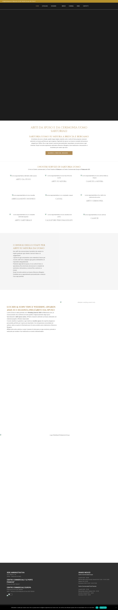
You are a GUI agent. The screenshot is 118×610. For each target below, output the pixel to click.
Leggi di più (103, 607)
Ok (97, 607)
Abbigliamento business (23, 199)
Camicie (94, 218)
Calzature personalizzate (59, 220)
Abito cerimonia (94, 201)
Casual (59, 199)
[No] (116, 607)
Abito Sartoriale (23, 220)
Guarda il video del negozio (58, 153)
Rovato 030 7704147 (30, 1)
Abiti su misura (59, 181)
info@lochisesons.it (7, 1)
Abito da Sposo (23, 179)
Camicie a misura (94, 181)
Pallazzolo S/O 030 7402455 (18, 1)
